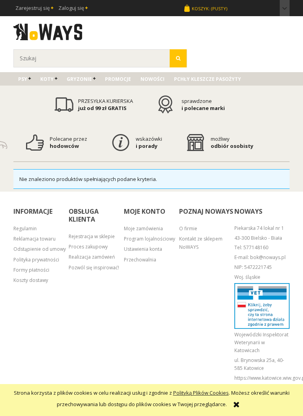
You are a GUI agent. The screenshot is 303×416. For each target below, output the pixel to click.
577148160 (255, 247)
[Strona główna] (47, 31)
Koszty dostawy (30, 280)
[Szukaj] (178, 58)
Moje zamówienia (143, 228)
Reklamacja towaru (34, 238)
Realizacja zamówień (92, 257)
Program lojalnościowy (149, 238)
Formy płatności (31, 270)
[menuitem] (24, 79)
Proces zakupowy (88, 246)
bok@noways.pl (268, 257)
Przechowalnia (140, 259)
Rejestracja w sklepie (92, 236)
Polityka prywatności (36, 259)
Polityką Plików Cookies (201, 392)
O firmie (188, 228)
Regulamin (25, 228)
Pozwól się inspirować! (94, 267)
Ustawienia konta (143, 249)
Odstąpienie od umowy (39, 249)
